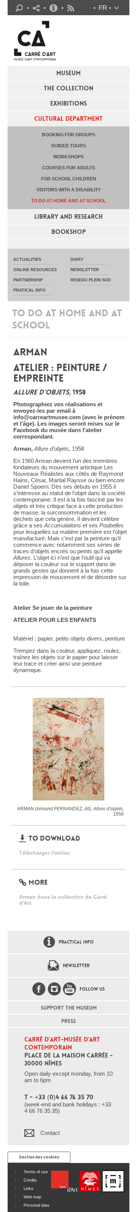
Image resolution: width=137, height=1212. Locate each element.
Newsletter (76, 966)
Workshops (68, 156)
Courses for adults (68, 167)
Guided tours (68, 145)
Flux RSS (70, 8)
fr (103, 7)
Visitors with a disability (69, 190)
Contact (50, 1133)
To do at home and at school (68, 201)
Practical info (53, 8)
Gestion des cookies (39, 1157)
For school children (68, 178)
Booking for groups (68, 134)
